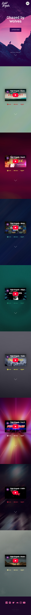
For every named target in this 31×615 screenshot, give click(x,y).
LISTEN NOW (15, 30)
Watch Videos (15, 52)
